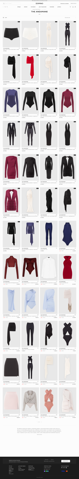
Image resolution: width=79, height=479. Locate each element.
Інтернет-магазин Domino (36, 9)
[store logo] (39, 3)
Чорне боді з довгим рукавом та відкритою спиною (30, 116)
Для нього (46, 459)
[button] (19, 48)
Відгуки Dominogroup (11, 470)
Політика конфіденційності (31, 469)
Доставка (19, 468)
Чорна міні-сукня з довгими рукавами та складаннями (67, 182)
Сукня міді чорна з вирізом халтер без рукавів (49, 149)
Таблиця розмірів (21, 470)
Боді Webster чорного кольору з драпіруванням (67, 82)
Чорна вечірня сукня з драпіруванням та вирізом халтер (67, 149)
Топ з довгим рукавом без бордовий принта (10, 282)
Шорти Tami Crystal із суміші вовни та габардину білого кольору (30, 49)
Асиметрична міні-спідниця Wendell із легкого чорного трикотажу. (11, 82)
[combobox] (70, 17)
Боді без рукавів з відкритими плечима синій (67, 249)
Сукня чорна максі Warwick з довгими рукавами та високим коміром (49, 182)
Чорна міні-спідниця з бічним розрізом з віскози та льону (11, 382)
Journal (59, 6)
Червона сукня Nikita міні (63, 282)
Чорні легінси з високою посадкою (28, 349)
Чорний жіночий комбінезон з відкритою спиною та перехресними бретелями (30, 382)
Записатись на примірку (65, 3)
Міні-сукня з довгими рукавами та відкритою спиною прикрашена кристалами (30, 182)
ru (5, 6)
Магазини (10, 467)
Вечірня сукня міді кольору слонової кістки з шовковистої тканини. (67, 382)
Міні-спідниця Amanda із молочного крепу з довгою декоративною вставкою (49, 382)
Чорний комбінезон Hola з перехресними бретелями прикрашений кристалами (67, 49)
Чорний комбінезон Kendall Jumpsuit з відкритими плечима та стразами (30, 149)
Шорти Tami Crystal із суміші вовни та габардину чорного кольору (11, 49)
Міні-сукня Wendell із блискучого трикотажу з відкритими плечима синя (30, 249)
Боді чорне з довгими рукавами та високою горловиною (49, 116)
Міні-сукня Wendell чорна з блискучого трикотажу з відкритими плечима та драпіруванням (11, 249)
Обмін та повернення (21, 469)
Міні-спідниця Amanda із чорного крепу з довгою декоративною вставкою (11, 349)
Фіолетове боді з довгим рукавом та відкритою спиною (11, 116)
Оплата (19, 467)
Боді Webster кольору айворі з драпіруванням (49, 82)
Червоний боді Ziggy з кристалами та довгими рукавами (67, 116)
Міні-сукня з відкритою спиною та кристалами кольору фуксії (11, 182)
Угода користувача (31, 468)
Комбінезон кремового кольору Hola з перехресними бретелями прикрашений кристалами (49, 49)
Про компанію (11, 468)
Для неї (52, 459)
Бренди (19, 6)
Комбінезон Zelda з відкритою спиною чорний (11, 149)
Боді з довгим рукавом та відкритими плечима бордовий (30, 282)
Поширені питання (31, 467)
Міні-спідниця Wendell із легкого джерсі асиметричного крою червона (30, 82)
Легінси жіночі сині (44, 249)
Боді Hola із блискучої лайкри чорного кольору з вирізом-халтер (67, 349)
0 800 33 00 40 (73, 3)
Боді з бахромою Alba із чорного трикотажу (48, 349)
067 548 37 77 (47, 469)
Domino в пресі (11, 469)
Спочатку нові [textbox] (67, 17)
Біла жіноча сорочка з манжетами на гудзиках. (49, 282)
